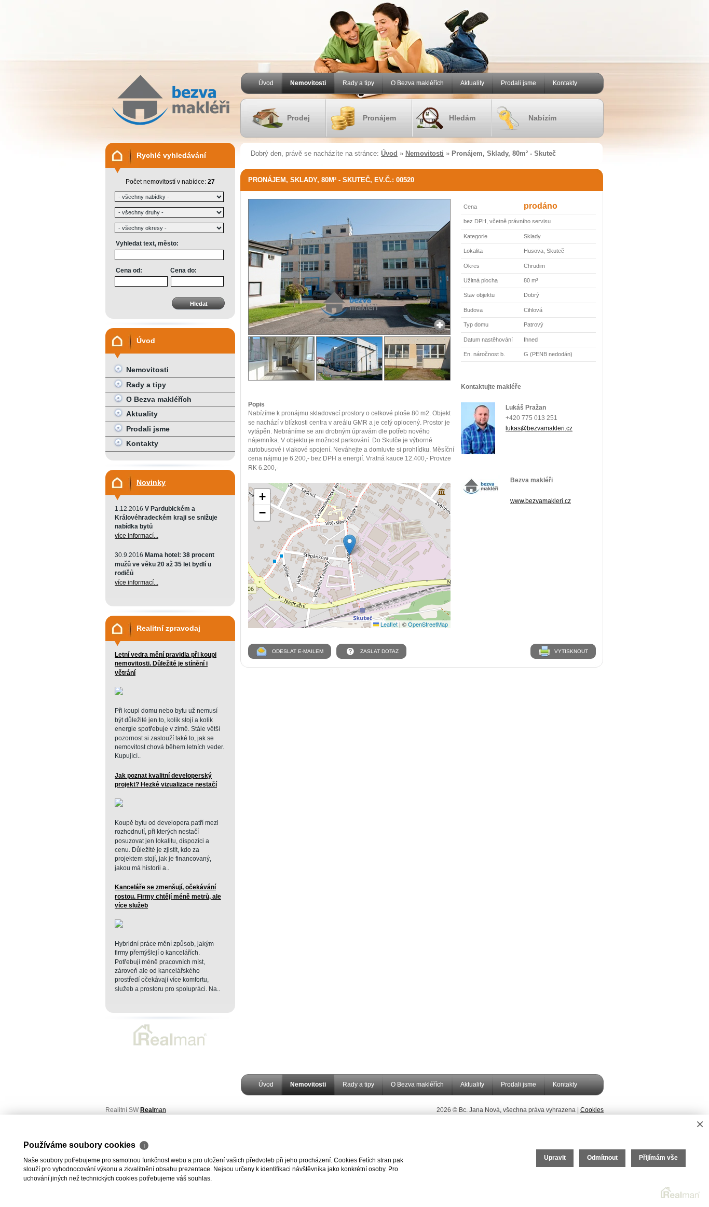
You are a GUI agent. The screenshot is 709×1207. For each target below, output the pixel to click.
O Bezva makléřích (417, 83)
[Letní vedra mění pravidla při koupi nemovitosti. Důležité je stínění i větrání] (119, 693)
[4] (417, 358)
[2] (281, 358)
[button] (349, 544)
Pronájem (379, 118)
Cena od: (129, 270)
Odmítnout (602, 1157)
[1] (349, 332)
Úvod (266, 83)
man (153, 1110)
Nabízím (542, 118)
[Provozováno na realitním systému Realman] (170, 1045)
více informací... (136, 535)
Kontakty (565, 83)
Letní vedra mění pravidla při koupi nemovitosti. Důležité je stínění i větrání (165, 663)
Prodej (298, 118)
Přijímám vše (658, 1157)
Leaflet (388, 624)
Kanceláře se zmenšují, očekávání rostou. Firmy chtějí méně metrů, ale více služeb (168, 896)
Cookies (592, 1110)
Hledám (462, 118)
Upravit (555, 1157)
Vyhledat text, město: (147, 243)
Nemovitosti (308, 83)
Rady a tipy (358, 83)
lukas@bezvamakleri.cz (539, 428)
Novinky (151, 482)
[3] (349, 358)
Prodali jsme (518, 83)
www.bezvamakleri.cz (540, 501)
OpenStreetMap (428, 624)
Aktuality (472, 83)
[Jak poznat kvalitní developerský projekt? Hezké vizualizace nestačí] (119, 804)
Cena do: (183, 270)
